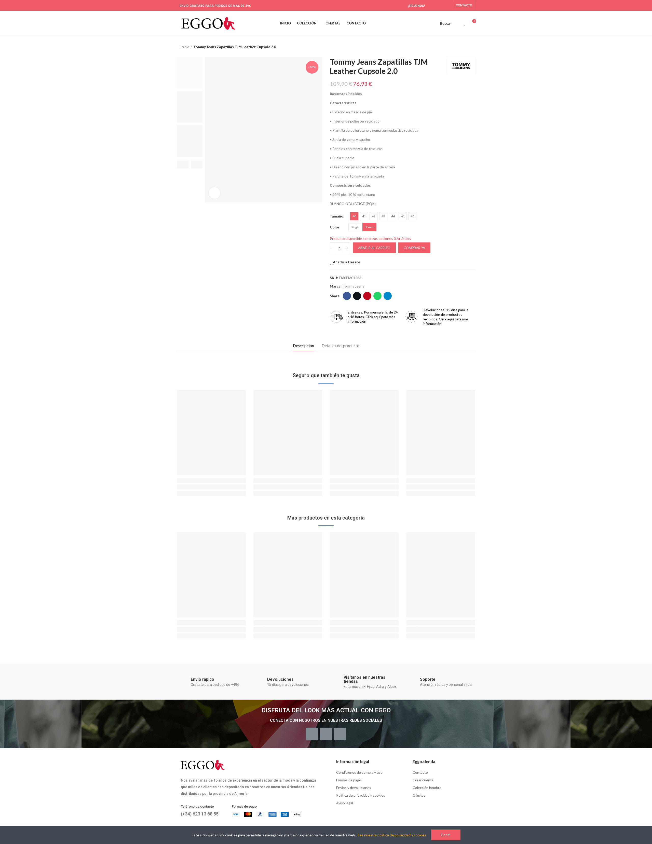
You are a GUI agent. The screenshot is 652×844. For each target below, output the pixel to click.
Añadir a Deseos (347, 262)
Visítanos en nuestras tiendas (364, 679)
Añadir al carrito (374, 248)
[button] (464, 5)
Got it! (446, 835)
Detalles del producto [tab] (340, 345)
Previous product (458, 46)
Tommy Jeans (353, 286)
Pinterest (367, 296)
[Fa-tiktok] (440, 5)
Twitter (357, 296)
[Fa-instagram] (448, 5)
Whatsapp (377, 296)
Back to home (464, 46)
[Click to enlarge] (214, 193)
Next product (471, 46)
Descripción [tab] (303, 345)
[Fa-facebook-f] (431, 5)
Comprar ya (414, 248)
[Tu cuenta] (455, 23)
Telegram (388, 296)
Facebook (347, 296)
